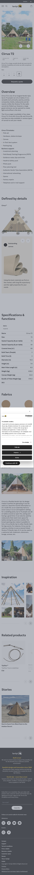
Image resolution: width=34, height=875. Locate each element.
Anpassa (16, 452)
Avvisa (17, 457)
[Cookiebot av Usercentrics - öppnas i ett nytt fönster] (25, 416)
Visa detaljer (25, 442)
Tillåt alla (16, 447)
